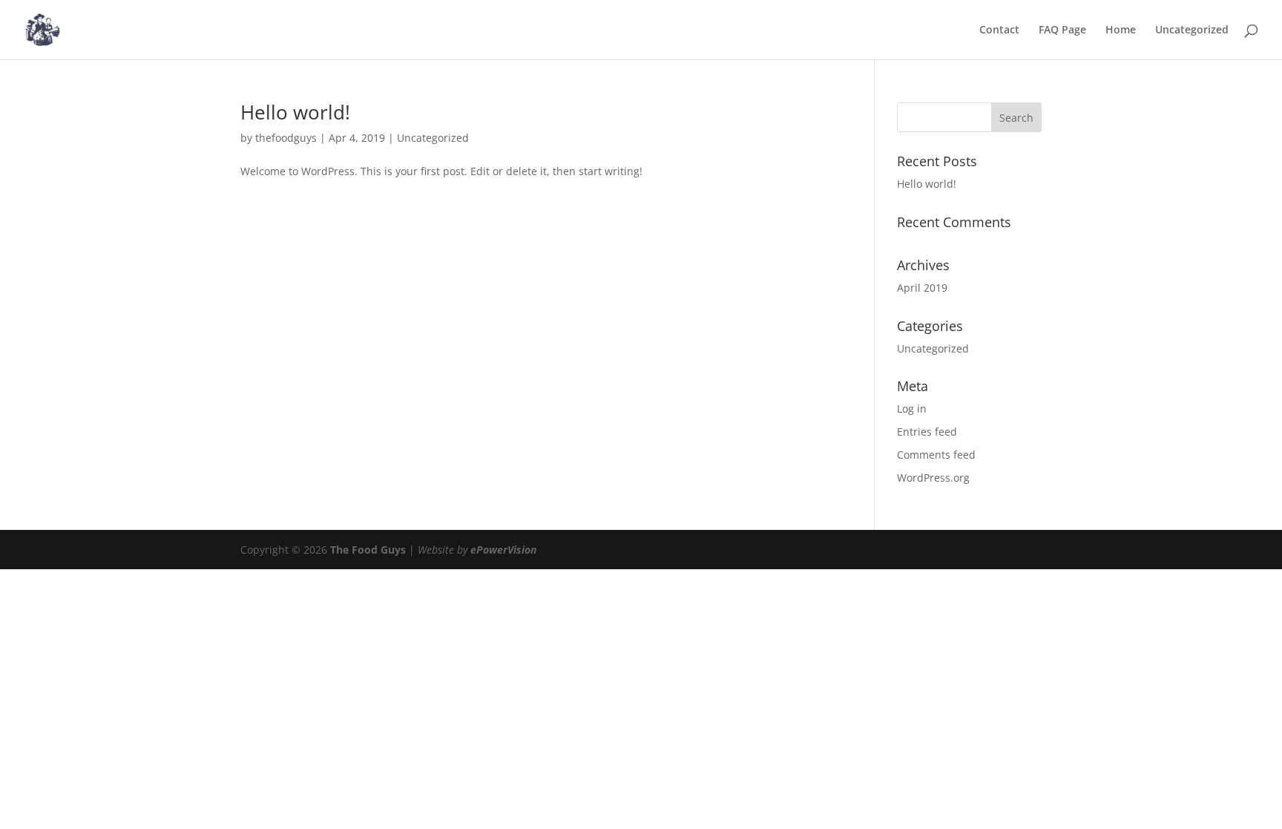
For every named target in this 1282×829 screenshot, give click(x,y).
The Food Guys (368, 550)
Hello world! (295, 112)
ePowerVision (503, 550)
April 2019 (922, 288)
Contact (999, 30)
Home (1120, 30)
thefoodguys (286, 138)
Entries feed (927, 432)
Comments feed (936, 455)
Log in (912, 409)
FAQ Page (1062, 30)
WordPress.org (933, 478)
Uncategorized (1192, 30)
